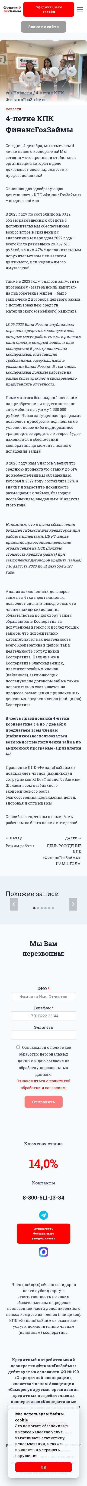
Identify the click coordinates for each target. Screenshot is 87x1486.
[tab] (34, 908)
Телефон (44, 1008)
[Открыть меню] (80, 9)
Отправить (43, 1101)
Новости (13, 109)
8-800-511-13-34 (43, 1197)
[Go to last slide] (14, 904)
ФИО (44, 988)
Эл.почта (43, 1027)
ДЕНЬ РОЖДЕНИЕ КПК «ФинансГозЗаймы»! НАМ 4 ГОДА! (62, 851)
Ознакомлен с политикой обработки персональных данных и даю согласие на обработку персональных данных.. (43, 1067)
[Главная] (8, 93)
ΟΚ (43, 1467)
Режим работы (20, 842)
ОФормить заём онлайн (48, 9)
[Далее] (73, 904)
